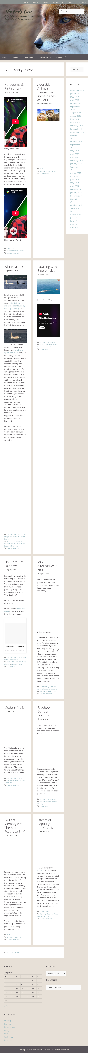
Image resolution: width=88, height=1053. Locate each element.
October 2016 (76, 103)
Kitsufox (7, 1024)
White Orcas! (13, 266)
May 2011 (74, 224)
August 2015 (75, 116)
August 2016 (75, 112)
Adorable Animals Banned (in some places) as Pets (46, 92)
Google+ (72, 2)
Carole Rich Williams (14, 662)
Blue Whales (53, 344)
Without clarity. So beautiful (15, 646)
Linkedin (45, 2)
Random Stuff (61, 57)
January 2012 (76, 192)
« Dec (6, 1006)
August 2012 (75, 173)
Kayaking (53, 347)
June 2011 (74, 221)
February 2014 (76, 125)
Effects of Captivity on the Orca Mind (47, 824)
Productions (9, 1027)
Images (7, 537)
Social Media (28, 57)
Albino (9, 541)
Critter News (44, 169)
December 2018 (77, 90)
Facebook (35, 2)
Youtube (55, 2)
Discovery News (12, 251)
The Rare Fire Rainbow (14, 564)
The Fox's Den (17, 11)
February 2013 (76, 160)
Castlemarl (9, 1037)
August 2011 (75, 214)
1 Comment (44, 349)
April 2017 (74, 100)
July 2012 (74, 176)
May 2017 (74, 97)
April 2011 (74, 227)
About (15, 57)
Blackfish (41, 870)
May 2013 (74, 150)
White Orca (14, 546)
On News (13, 537)
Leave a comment (13, 253)
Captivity (43, 914)
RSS (63, 2)
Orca (13, 544)
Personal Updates (43, 689)
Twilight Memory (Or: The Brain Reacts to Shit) (14, 826)
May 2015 (74, 119)
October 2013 (76, 141)
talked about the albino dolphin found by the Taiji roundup (14, 306)
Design (7, 1030)
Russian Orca (20, 544)
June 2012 (74, 179)
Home (4, 57)
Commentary (11, 534)
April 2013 (74, 154)
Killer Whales (41, 916)
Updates (54, 689)
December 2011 (77, 196)
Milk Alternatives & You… (47, 566)
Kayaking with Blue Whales (47, 268)
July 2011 (74, 217)
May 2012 (74, 183)
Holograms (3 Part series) (14, 86)
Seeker (9, 248)
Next (18, 952)
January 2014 (76, 129)
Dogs (54, 691)
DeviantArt (82, 2)
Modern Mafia (14, 707)
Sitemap (7, 1020)
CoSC (6, 1033)
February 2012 (76, 189)
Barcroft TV (44, 344)
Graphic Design (45, 57)
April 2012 (74, 186)
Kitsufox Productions (61, 1050)
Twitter (26, 2)
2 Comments (44, 174)
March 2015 (75, 122)
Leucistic (7, 544)
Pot (20, 937)
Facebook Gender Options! (44, 711)
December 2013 (77, 132)
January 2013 (76, 163)
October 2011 (76, 205)
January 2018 (76, 93)
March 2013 (75, 157)
